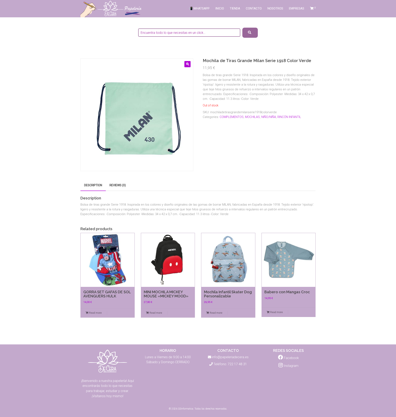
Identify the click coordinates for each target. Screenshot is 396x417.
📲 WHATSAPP (199, 8)
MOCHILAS (252, 117)
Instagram (290, 366)
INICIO (219, 8)
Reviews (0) (118, 185)
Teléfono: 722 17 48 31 (230, 364)
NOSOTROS (275, 8)
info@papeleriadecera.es (230, 357)
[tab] (93, 185)
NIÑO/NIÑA (268, 117)
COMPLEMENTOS (232, 117)
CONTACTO (254, 8)
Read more (95, 312)
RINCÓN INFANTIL (289, 117)
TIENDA (235, 8)
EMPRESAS (296, 8)
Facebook (291, 358)
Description (93, 185)
